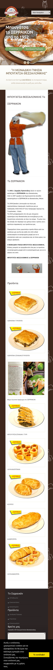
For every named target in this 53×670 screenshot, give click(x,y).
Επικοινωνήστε (14, 623)
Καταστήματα (14, 607)
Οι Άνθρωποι (14, 598)
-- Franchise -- (14, 49)
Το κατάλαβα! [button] (39, 655)
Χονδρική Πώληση (34, 49)
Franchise (13, 619)
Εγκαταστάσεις (14, 602)
